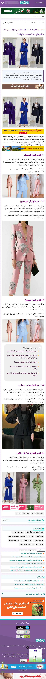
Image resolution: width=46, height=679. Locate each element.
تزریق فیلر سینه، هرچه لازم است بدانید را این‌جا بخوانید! (22, 374)
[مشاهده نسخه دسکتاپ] (2, 3)
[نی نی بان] (24, 2)
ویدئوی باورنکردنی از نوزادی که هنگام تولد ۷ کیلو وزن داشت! (26, 557)
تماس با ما (6, 654)
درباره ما (13, 654)
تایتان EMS (39, 544)
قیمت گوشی (39, 536)
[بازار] (23, 636)
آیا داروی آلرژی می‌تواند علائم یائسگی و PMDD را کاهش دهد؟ (26, 571)
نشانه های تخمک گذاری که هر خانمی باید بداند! (23, 367)
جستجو (19, 654)
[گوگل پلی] (23, 632)
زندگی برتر (9, 656)
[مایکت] (23, 628)
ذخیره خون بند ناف (17, 532)
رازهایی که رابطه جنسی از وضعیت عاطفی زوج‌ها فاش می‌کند (26, 567)
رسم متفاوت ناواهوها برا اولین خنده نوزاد (31, 553)
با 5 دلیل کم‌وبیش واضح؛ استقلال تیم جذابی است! (28, 581)
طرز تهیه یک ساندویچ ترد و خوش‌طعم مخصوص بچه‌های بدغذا (26, 560)
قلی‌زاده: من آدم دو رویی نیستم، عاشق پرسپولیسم (29, 584)
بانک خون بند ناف (14, 540)
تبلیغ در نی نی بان (19, 656)
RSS (4, 656)
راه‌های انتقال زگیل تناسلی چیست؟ (25, 362)
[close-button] (28, 647)
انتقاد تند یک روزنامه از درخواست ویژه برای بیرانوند (28, 588)
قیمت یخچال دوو (26, 540)
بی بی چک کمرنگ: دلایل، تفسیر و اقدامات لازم (22, 351)
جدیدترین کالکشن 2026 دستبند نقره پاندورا (21, 536)
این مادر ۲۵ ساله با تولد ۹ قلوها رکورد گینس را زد (30, 564)
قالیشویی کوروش (38, 540)
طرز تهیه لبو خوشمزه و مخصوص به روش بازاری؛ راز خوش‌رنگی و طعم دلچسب (22, 356)
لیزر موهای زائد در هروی (27, 544)
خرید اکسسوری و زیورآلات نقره (34, 532)
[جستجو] (6, 2)
